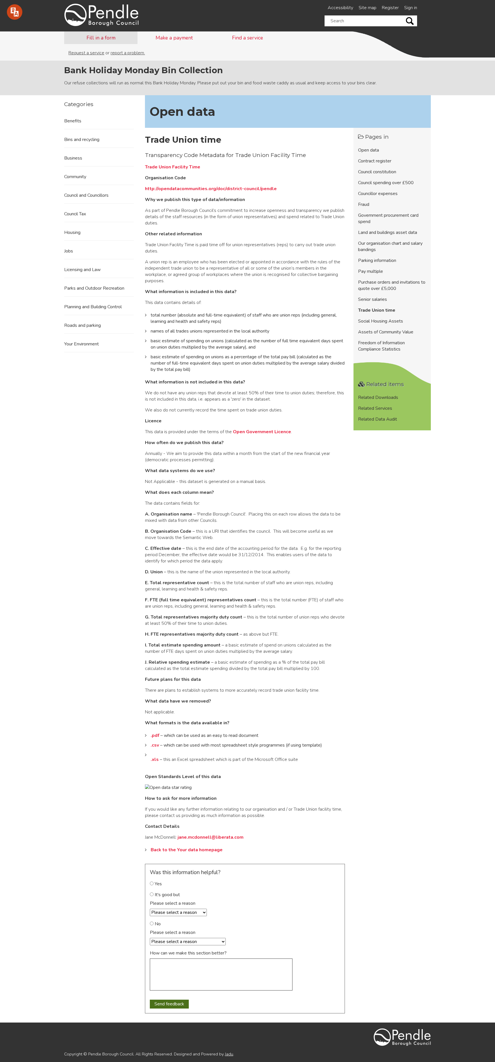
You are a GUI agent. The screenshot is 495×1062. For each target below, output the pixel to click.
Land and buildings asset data (387, 232)
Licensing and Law (82, 270)
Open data (368, 150)
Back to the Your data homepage (187, 850)
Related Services (375, 408)
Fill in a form (101, 37)
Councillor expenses (378, 193)
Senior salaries (372, 299)
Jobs (68, 251)
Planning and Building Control (93, 307)
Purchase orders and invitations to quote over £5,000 (391, 285)
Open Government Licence (262, 432)
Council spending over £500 (386, 183)
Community (75, 177)
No (157, 924)
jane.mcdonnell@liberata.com (210, 837)
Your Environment (81, 344)
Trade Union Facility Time (172, 167)
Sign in (410, 8)
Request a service (86, 53)
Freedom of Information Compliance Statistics (381, 346)
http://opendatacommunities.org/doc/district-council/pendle (211, 189)
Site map (367, 8)
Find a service (247, 37)
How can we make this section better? (188, 953)
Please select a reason (172, 903)
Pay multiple (370, 271)
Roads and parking (82, 325)
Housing (72, 232)
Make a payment (174, 37)
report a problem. (128, 53)
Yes (158, 884)
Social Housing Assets (380, 321)
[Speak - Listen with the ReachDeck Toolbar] (14, 12)
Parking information (377, 260)
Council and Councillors (86, 195)
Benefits (72, 121)
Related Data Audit (377, 419)
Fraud (363, 204)
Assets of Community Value (385, 332)
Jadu (229, 1054)
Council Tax (75, 214)
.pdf (155, 735)
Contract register (374, 161)
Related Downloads (378, 397)
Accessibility (340, 8)
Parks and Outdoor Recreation (94, 288)
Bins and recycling (81, 139)
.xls (155, 759)
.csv (155, 745)
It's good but (167, 895)
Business (73, 158)
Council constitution (377, 172)
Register (390, 8)
